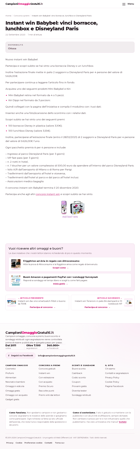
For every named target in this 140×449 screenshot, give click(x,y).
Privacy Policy (112, 377)
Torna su (60, 443)
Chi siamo (110, 368)
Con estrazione (46, 377)
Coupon (76, 382)
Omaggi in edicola (14, 386)
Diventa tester (79, 390)
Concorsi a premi (21, 16)
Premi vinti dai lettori (49, 395)
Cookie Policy (112, 382)
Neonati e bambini (15, 382)
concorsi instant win (48, 194)
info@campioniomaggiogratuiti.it (56, 355)
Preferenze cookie (33, 443)
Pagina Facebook (114, 386)
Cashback (77, 373)
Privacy (9, 443)
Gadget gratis (12, 399)
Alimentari (10, 377)
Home (8, 16)
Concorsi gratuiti (47, 368)
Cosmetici (10, 368)
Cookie (19, 443)
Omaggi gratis (12, 390)
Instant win (44, 373)
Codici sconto (79, 377)
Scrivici (122, 422)
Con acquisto (45, 382)
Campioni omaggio (16, 365)
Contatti (48, 443)
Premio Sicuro (46, 386)
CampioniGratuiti (29, 332)
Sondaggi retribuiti (81, 395)
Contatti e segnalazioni (117, 373)
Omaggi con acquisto (16, 395)
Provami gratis (79, 386)
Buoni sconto (79, 368)
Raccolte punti (46, 390)
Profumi (9, 373)
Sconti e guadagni (83, 365)
